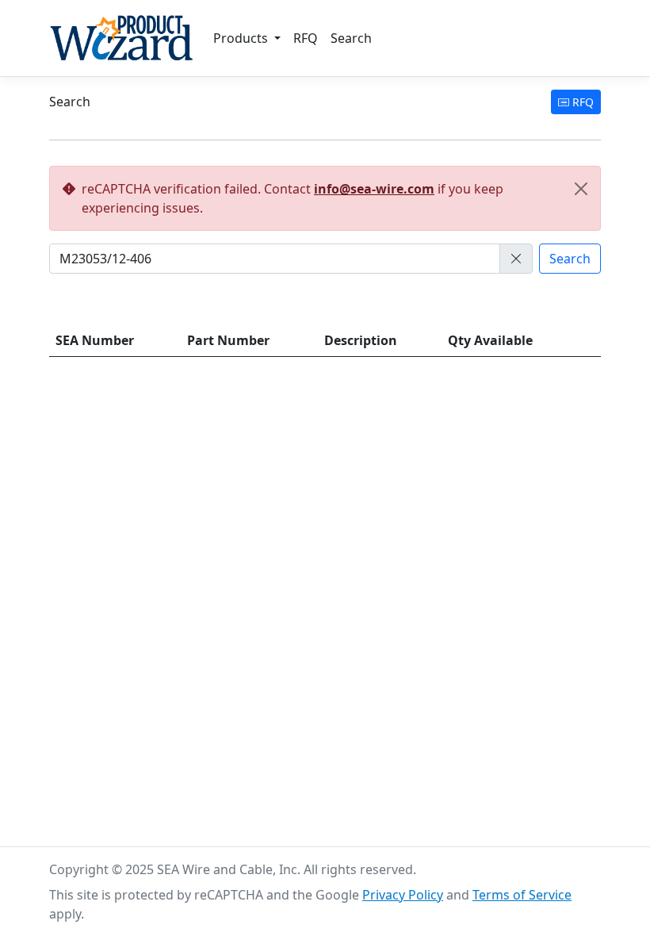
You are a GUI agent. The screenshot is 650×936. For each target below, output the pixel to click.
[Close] (581, 189)
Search (351, 38)
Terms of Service (522, 894)
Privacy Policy (402, 894)
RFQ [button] (581, 101)
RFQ (305, 38)
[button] (516, 259)
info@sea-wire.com (374, 189)
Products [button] (242, 38)
